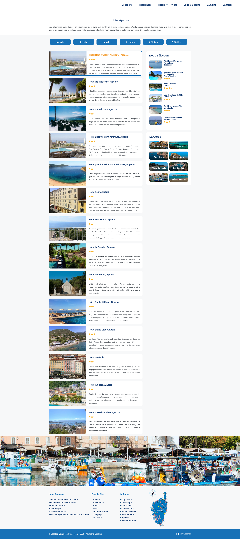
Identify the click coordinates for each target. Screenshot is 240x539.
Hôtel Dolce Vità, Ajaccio (102, 330)
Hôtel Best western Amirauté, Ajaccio (109, 55)
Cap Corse (158, 146)
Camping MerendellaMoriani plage (173, 118)
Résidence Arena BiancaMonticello (174, 107)
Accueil (96, 500)
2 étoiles (106, 42)
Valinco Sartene (179, 179)
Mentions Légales (94, 534)
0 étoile (60, 42)
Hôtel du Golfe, (97, 357)
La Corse (227, 5)
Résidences (145, 5)
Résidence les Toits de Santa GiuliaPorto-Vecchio (173, 74)
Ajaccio (159, 179)
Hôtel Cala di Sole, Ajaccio (103, 109)
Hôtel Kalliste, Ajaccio (100, 385)
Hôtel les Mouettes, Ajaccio (103, 82)
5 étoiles (176, 42)
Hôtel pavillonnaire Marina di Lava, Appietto (112, 164)
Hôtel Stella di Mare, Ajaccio (104, 302)
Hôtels (161, 5)
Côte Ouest (159, 157)
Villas (174, 5)
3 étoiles (130, 42)
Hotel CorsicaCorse (170, 84)
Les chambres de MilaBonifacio (173, 96)
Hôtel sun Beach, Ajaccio (102, 219)
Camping (211, 5)
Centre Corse (179, 157)
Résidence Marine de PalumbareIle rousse (173, 63)
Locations (127, 5)
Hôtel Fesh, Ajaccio (99, 192)
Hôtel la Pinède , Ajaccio (102, 247)
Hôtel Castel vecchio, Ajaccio (104, 412)
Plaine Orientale (159, 168)
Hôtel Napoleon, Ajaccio (101, 275)
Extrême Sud (178, 168)
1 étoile (84, 42)
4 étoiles (153, 42)
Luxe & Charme (192, 5)
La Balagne (179, 146)
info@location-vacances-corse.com (72, 515)
